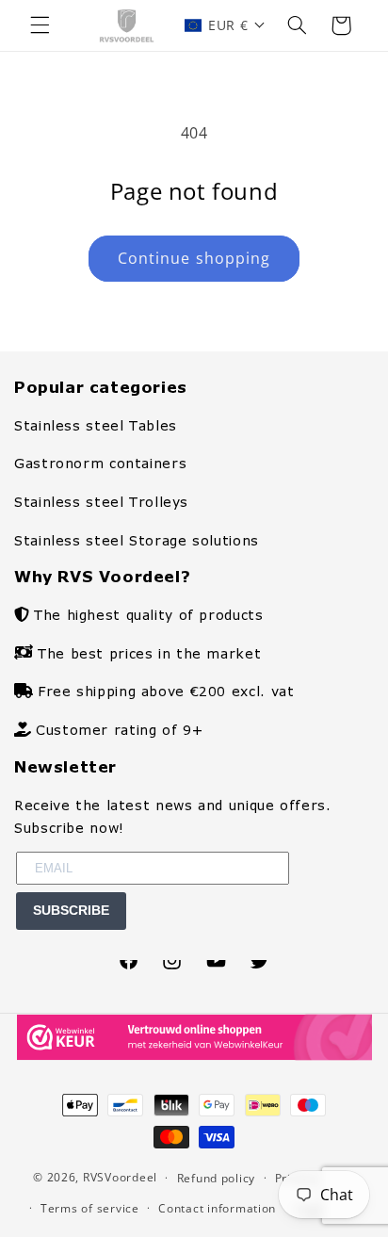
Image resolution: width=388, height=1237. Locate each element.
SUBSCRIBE (71, 910)
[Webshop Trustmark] (194, 1055)
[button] (39, 25)
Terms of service (89, 1208)
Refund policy (216, 1178)
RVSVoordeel (120, 1177)
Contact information (217, 1208)
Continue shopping (194, 258)
